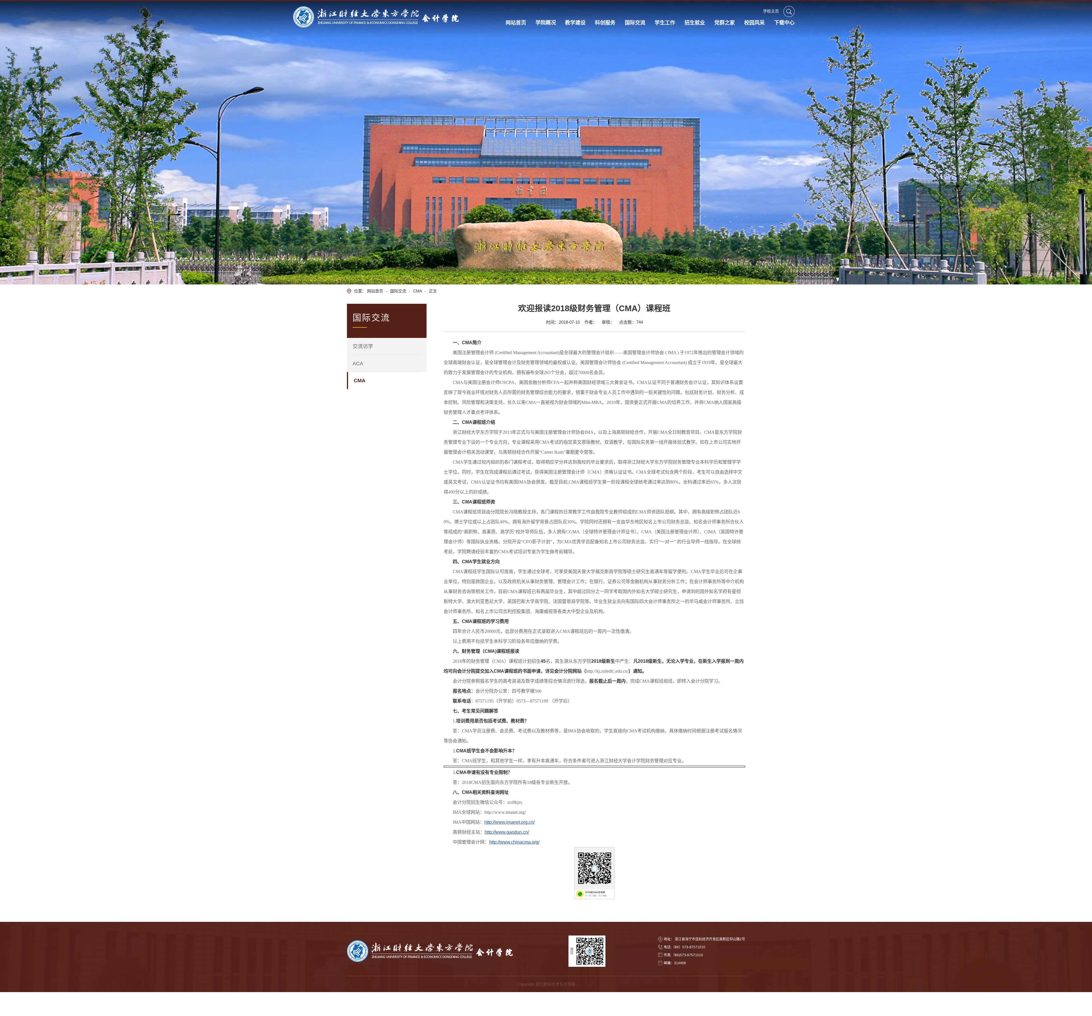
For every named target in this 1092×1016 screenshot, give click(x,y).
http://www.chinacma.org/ (514, 842)
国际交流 (398, 291)
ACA (358, 363)
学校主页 (771, 11)
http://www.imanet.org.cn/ (509, 822)
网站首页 (375, 291)
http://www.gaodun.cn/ (507, 832)
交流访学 (363, 346)
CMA (417, 291)
